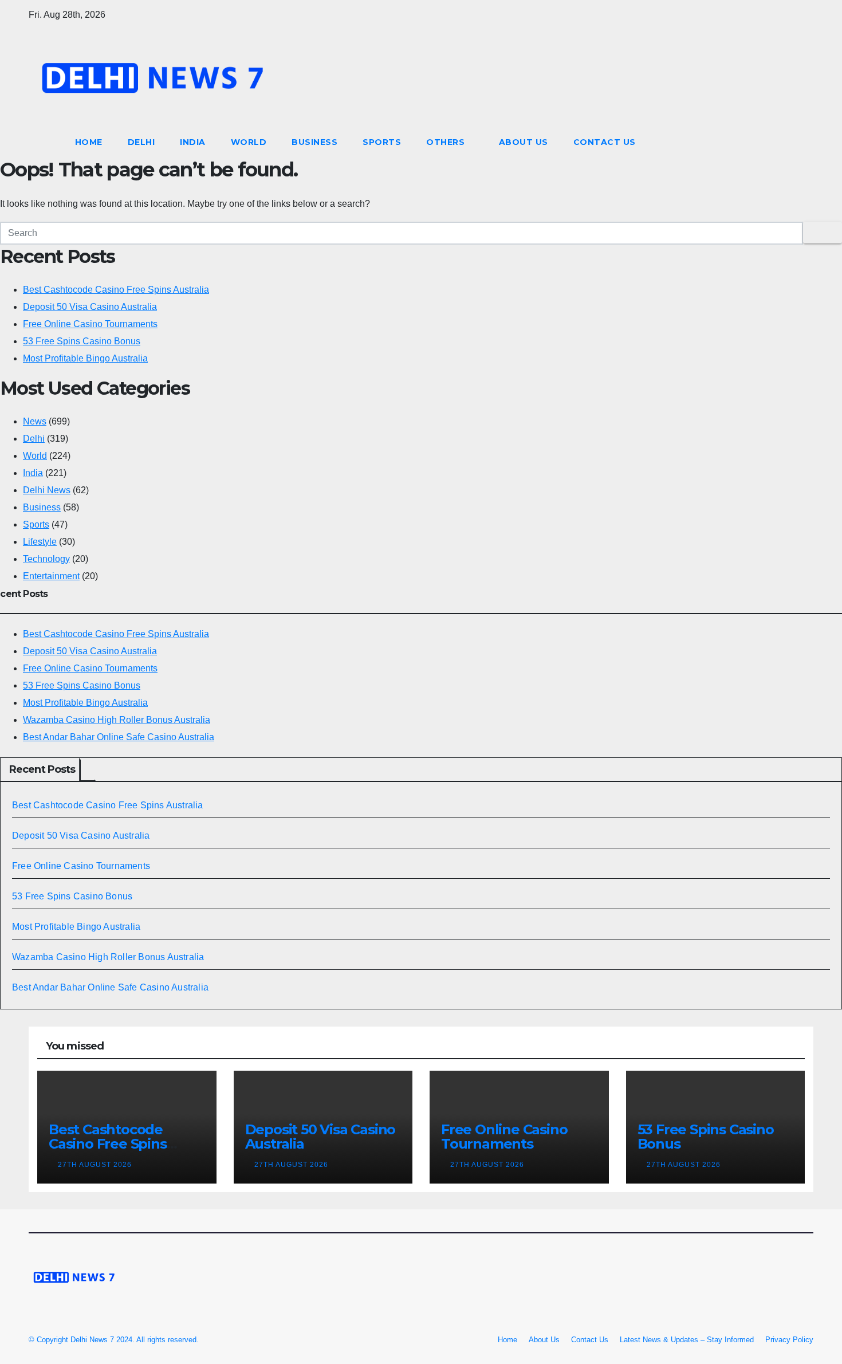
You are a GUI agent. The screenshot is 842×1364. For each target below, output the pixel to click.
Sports (382, 142)
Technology (46, 559)
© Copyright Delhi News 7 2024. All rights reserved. (114, 1339)
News (34, 421)
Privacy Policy (789, 1339)
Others (446, 142)
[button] (805, 142)
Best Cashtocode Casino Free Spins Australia (116, 289)
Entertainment (51, 576)
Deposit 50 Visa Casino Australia (90, 307)
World (249, 142)
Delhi (141, 142)
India (193, 142)
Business (314, 142)
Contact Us (604, 142)
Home (89, 142)
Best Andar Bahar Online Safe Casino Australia (118, 737)
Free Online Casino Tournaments (90, 324)
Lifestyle (40, 542)
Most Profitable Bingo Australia (85, 358)
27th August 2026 (96, 1165)
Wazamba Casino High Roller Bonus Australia (116, 720)
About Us (523, 142)
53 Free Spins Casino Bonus (81, 341)
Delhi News (46, 490)
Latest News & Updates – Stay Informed (687, 1339)
